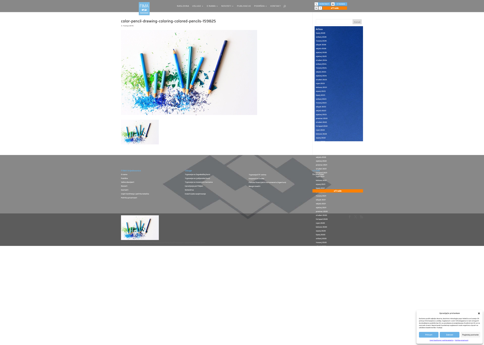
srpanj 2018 (321, 323)
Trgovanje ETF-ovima (257, 174)
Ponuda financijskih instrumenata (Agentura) (267, 182)
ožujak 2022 (321, 153)
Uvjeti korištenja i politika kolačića (441, 340)
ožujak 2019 (321, 292)
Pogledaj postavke (470, 334)
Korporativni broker (256, 178)
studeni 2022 (321, 122)
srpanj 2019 (321, 277)
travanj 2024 (321, 67)
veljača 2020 (321, 250)
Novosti (226, 6)
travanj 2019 (321, 289)
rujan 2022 (320, 130)
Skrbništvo (189, 189)
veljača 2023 (321, 110)
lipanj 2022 (320, 141)
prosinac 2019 (321, 257)
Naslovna (183, 6)
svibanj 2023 (321, 99)
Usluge (196, 6)
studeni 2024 (321, 60)
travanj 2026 (321, 40)
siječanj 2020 (321, 254)
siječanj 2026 (321, 52)
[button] (479, 313)
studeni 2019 (321, 261)
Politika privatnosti (461, 340)
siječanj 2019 (321, 300)
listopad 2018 (321, 312)
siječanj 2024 (321, 75)
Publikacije (244, 6)
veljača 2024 (321, 71)
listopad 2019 (321, 265)
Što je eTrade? (318, 174)
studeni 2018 (321, 308)
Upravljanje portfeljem (194, 186)
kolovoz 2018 (321, 320)
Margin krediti (254, 186)
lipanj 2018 (320, 327)
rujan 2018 (320, 316)
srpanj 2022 (321, 137)
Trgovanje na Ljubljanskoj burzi (197, 178)
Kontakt (275, 6)
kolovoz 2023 (321, 87)
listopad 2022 (321, 126)
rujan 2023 (320, 83)
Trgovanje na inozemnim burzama (199, 182)
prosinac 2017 (321, 343)
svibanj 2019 (321, 285)
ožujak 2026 (321, 44)
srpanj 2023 (321, 91)
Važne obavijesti (127, 182)
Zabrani (449, 334)
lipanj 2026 (320, 33)
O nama (211, 6)
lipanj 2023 (320, 95)
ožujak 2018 (321, 335)
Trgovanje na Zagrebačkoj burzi (197, 174)
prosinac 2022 (321, 118)
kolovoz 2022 (321, 133)
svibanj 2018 (321, 331)
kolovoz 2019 (321, 273)
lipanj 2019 (320, 281)
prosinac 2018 (321, 304)
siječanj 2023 (321, 114)
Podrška (259, 6)
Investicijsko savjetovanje (195, 193)
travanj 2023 (321, 102)
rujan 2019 (320, 269)
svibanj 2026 (321, 37)
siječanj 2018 (321, 339)
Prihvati (428, 334)
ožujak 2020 (321, 246)
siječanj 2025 (321, 56)
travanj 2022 (321, 149)
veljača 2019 (321, 296)
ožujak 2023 (321, 106)
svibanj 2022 (321, 145)
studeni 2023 (321, 79)
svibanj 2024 (321, 64)
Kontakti (124, 189)
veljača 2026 (321, 48)
